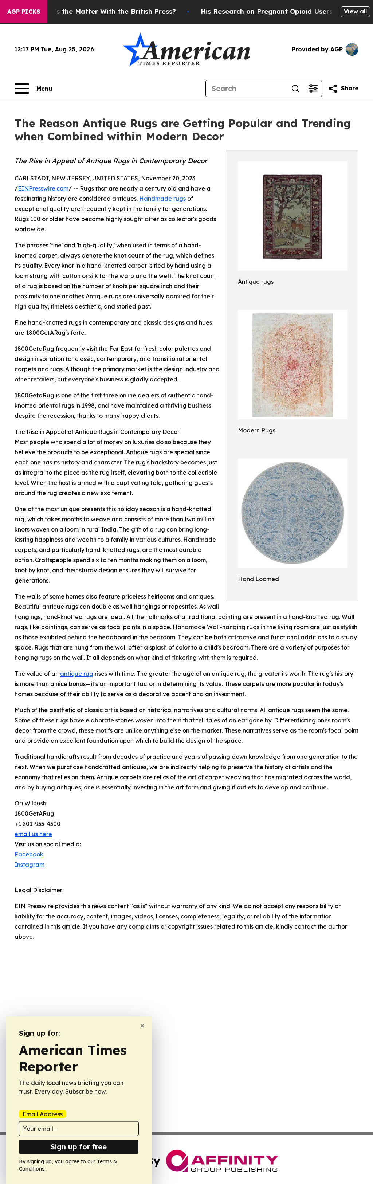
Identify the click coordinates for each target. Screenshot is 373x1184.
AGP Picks (23, 11)
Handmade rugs (162, 198)
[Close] (142, 1025)
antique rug (76, 673)
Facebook (29, 854)
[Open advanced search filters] (313, 88)
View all (355, 11)
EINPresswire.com (43, 188)
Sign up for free (79, 1146)
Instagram (29, 864)
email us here (33, 834)
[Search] (295, 88)
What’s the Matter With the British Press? (106, 11)
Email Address (43, 1114)
